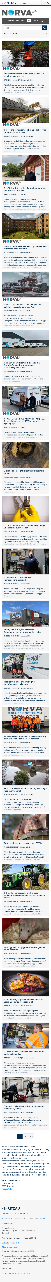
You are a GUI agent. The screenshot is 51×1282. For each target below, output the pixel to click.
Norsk (17, 1273)
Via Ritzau (41, 1218)
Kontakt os (6, 1218)
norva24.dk (7, 1189)
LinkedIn (5, 1242)
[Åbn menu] (25, 2)
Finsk (29, 1273)
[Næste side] (25, 1136)
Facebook (13, 1242)
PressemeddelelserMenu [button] (22, 20)
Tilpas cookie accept (9, 1246)
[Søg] (44, 27)
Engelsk (11, 1273)
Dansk (4, 1273)
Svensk (23, 1273)
